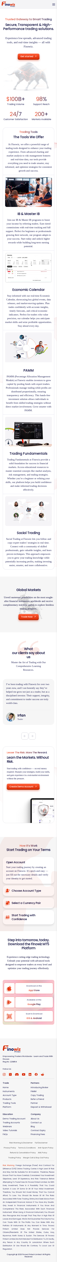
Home (6, 1087)
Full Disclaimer (41, 1142)
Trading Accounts (11, 1122)
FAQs (5, 1134)
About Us (35, 1118)
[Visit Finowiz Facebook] (36, 1074)
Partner (34, 1103)
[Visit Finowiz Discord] (17, 1074)
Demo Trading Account (14, 1118)
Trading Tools (9, 1103)
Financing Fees (38, 1134)
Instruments (9, 1091)
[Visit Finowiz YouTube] (23, 1074)
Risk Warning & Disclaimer (21, 1142)
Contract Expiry (38, 1130)
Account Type (9, 1095)
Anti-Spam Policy (45, 1147)
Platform (7, 1107)
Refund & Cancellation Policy (23, 1152)
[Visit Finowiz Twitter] (10, 1074)
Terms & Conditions (27, 1147)
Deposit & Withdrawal (41, 1107)
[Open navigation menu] (53, 4)
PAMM (33, 1091)
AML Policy (42, 1152)
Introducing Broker (39, 1087)
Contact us (36, 1122)
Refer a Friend (37, 1099)
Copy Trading (37, 1095)
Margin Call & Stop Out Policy (36, 1157)
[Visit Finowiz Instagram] (4, 1074)
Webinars (7, 1126)
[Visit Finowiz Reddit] (42, 1074)
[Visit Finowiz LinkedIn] (30, 1074)
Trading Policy (14, 1157)
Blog (33, 1126)
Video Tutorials (10, 1130)
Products (7, 1099)
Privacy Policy (10, 1147)
